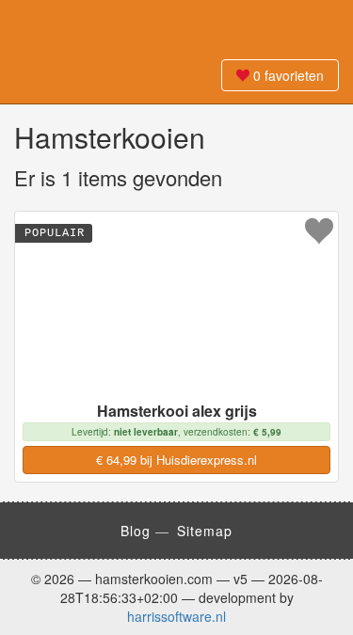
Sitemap (205, 530)
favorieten (288, 75)
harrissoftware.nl (176, 616)
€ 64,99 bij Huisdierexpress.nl (176, 459)
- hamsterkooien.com (176, 28)
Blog (135, 530)
